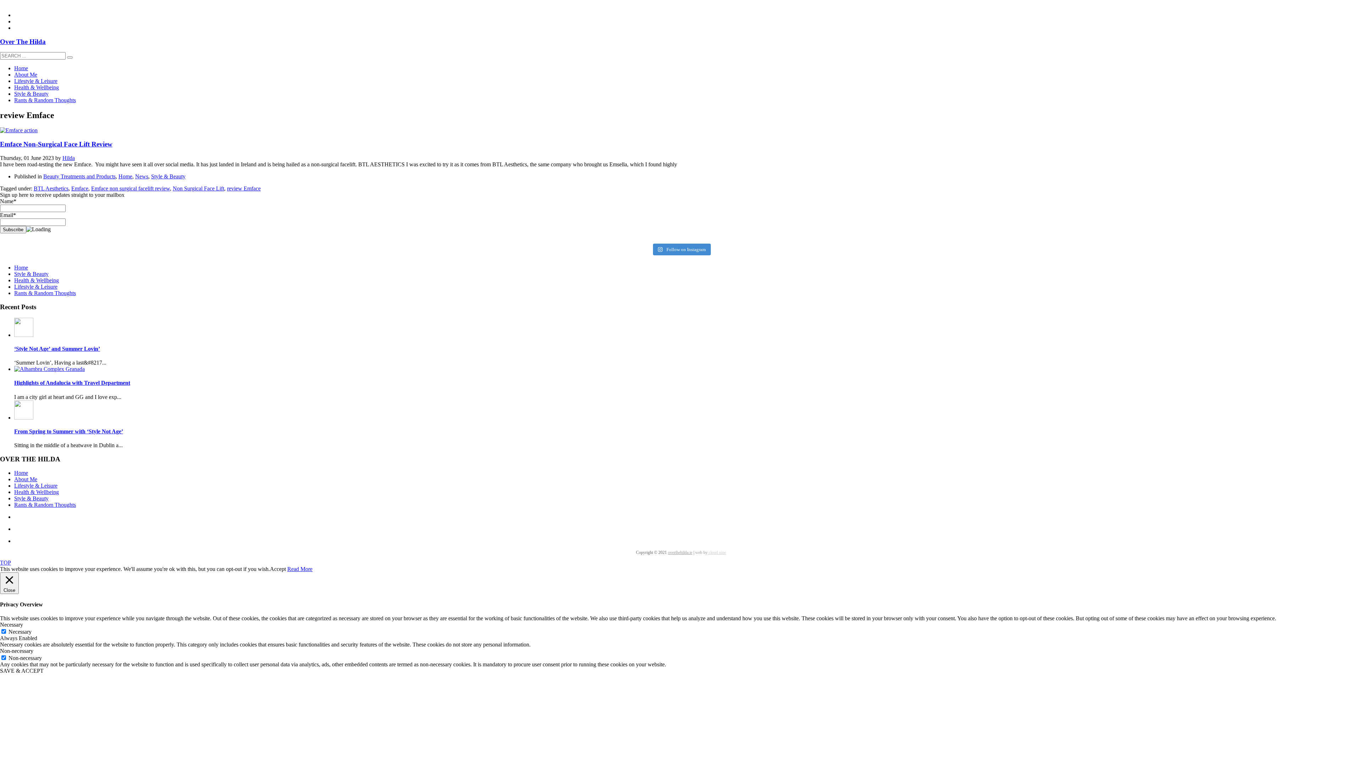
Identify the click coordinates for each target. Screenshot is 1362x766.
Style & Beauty (168, 176)
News (141, 176)
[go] (70, 57)
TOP (5, 563)
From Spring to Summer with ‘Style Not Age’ (68, 431)
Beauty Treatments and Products (79, 176)
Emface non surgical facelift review (130, 188)
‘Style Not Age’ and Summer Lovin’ (57, 349)
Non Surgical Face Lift (198, 188)
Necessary (20, 632)
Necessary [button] (11, 625)
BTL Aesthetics (51, 188)
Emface (79, 188)
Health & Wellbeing (36, 280)
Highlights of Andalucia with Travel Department (72, 383)
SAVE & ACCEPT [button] (22, 671)
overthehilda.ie (680, 552)
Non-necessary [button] (16, 651)
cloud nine (717, 552)
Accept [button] (278, 569)
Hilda (68, 158)
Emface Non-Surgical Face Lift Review (56, 144)
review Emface (244, 188)
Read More (299, 569)
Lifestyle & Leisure (35, 287)
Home (125, 176)
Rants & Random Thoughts (45, 293)
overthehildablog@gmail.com (33, 3)
